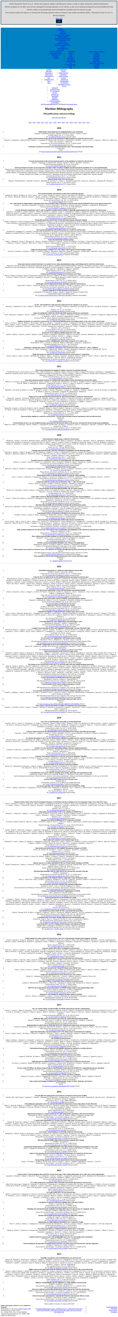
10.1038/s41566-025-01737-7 (57, 184)
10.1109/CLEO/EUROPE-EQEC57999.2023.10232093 (54, 295)
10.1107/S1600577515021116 (57, 992)
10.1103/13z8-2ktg (57, 145)
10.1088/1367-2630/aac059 (57, 792)
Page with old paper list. (59, 117)
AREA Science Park (25, 1309)
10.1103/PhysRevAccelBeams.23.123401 (57, 480)
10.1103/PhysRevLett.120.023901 (57, 730)
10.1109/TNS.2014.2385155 (57, 1030)
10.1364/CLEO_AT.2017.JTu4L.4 (54, 929)
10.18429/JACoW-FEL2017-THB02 (54, 915)
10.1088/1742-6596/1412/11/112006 (54, 528)
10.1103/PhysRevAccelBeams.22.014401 (57, 575)
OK (59, 21)
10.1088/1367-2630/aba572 (57, 518)
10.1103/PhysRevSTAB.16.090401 (57, 1214)
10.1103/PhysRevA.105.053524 (57, 331)
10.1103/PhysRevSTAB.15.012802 (57, 1301)
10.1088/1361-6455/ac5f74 (57, 319)
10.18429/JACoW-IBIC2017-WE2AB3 (54, 922)
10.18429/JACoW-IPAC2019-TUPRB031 (54, 649)
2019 (59, 122)
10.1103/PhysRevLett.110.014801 (57, 1207)
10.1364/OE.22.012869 (57, 1102)
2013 (83, 122)
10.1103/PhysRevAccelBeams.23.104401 (57, 511)
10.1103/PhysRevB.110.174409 (57, 218)
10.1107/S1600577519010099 (57, 626)
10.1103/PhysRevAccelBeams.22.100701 (57, 610)
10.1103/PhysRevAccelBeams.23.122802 (57, 534)
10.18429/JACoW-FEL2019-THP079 (54, 662)
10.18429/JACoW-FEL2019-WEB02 (54, 712)
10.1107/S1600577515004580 (57, 1073)
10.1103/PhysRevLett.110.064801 (57, 1242)
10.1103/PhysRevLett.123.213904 (57, 636)
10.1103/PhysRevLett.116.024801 (57, 986)
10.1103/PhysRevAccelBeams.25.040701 (57, 361)
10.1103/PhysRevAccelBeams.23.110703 (57, 503)
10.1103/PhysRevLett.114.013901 (57, 1053)
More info (59, 18)
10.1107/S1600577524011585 (57, 166)
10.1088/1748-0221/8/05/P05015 (57, 1227)
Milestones (53, 104)
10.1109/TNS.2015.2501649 (57, 973)
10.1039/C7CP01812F (57, 826)
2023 (42, 122)
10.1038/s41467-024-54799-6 (57, 248)
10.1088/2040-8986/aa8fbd (57, 869)
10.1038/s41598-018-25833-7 (57, 736)
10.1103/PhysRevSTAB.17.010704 (57, 1165)
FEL (42, 104)
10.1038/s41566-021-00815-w (57, 386)
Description (47, 104)
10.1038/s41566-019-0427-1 (57, 588)
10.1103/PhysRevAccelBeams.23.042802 (57, 465)
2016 (71, 122)
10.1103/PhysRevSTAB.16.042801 (57, 1248)
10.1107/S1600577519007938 (57, 603)
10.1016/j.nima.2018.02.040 (57, 777)
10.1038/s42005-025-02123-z (57, 177)
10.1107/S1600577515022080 (54, 999)
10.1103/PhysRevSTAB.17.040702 (57, 1118)
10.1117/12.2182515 (54, 1079)
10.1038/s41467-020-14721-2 (57, 459)
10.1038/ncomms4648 (57, 1112)
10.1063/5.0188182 (57, 202)
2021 (50, 122)
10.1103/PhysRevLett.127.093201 (57, 395)
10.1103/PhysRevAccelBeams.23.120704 (57, 487)
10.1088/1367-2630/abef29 (57, 405)
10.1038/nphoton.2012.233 (57, 1281)
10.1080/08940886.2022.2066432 (57, 346)
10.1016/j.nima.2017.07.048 (57, 889)
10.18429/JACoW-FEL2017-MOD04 (54, 909)
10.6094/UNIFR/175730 (59, 561)
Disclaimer (114, 1308)
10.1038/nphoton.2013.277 (57, 1200)
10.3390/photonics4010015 (57, 853)
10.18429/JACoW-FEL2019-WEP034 (54, 689)
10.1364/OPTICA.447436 (57, 339)
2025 (34, 122)
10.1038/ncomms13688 (57, 966)
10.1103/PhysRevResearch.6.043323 (57, 238)
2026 (29, 122)
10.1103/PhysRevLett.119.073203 (57, 846)
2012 (88, 122)
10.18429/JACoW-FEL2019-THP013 (54, 697)
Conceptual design (71, 104)
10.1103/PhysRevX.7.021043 (57, 838)
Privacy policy (113, 1310)
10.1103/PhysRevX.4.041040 (57, 1130)
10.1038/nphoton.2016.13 (57, 956)
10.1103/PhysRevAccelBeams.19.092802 (57, 979)
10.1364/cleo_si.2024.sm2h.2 (54, 254)
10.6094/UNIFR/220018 (59, 421)
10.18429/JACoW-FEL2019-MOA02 (54, 676)
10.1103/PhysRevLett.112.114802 (57, 1158)
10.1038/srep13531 (57, 1036)
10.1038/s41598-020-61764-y (57, 495)
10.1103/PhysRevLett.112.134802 (57, 1145)
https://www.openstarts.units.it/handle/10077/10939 (59, 1086)
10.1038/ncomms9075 (57, 1066)
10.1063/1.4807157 (57, 1181)
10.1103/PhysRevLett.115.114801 (57, 1060)
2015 (75, 122)
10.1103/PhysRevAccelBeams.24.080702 (57, 429)
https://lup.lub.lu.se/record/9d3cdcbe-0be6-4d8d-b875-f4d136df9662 (59, 704)
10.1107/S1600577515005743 (57, 1017)
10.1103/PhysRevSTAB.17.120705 (57, 1138)
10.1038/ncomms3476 (57, 1191)
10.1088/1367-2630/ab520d (57, 620)
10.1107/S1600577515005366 (57, 1046)
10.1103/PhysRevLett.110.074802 (57, 1220)
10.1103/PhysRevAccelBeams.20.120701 (57, 876)
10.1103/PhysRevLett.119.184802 (57, 882)
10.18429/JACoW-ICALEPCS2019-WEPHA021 (54, 643)
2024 (38, 122)
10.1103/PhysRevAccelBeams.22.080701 (57, 597)
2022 (46, 122)
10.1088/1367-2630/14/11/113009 (57, 1268)
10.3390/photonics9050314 (57, 311)
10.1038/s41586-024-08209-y (57, 228)
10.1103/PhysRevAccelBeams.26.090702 (57, 289)
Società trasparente (111, 1307)
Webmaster (114, 1312)
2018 (63, 122)
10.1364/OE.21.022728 (57, 1235)
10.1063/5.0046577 (57, 378)
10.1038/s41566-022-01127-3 (57, 272)
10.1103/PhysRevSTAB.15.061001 (57, 1287)
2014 (79, 122)
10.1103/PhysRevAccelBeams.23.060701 (57, 473)
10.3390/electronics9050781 (57, 541)
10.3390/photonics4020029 (57, 818)
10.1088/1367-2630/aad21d (57, 771)
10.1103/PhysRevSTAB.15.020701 (57, 1294)
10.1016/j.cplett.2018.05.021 (57, 746)
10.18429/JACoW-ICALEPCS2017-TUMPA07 (54, 896)
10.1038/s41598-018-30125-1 (57, 763)
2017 (67, 122)
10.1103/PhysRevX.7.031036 (57, 861)
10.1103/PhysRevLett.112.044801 (57, 1151)
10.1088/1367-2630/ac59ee (57, 352)
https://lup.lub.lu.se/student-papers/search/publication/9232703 (59, 151)
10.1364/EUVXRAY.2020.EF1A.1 (54, 554)
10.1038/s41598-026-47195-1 (57, 137)
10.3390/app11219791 (57, 414)
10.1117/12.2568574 (54, 548)
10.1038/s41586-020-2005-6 (57, 449)
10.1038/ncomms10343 (57, 946)
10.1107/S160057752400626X (57, 208)
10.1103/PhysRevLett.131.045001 (57, 282)
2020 (54, 122)
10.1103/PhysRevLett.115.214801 (57, 1023)
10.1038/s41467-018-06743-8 (57, 754)
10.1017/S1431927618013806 (54, 784)
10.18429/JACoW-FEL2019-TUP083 (54, 682)
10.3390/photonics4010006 (57, 810)
